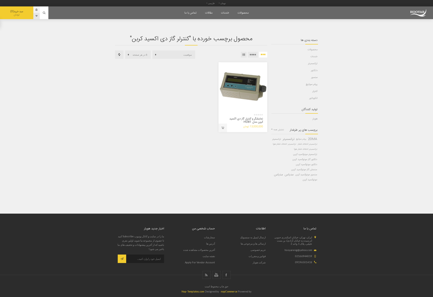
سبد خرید (17, 13)
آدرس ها (210, 243)
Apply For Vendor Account (200, 262)
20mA (312, 139)
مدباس (289, 174)
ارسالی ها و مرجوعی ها (253, 243)
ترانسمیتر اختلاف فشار (307, 144)
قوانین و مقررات (257, 256)
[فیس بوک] (227, 275)
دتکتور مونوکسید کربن (306, 165)
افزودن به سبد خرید (223, 128)
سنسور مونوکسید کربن (306, 175)
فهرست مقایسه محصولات (119, 54)
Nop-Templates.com (192, 291)
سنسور (314, 77)
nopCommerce (229, 291)
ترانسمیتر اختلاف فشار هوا (284, 144)
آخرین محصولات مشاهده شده (199, 249)
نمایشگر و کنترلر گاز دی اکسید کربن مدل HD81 (246, 120)
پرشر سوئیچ (311, 84)
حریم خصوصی (258, 249)
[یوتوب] (217, 275)
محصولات (312, 50)
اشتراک (122, 259)
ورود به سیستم (34, 9)
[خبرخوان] (207, 275)
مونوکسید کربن (310, 180)
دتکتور (314, 70)
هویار (314, 119)
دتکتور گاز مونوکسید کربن (304, 159)
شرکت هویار (259, 262)
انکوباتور (313, 98)
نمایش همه (279, 130)
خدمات (313, 56)
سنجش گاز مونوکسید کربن (304, 170)
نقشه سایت (209, 256)
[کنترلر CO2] (243, 86)
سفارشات (209, 237)
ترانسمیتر (312, 63)
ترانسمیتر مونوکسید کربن (305, 154)
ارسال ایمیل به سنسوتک (253, 237)
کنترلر (314, 91)
